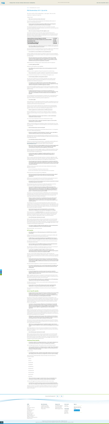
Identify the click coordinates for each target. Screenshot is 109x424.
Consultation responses (31, 407)
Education (28, 408)
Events (98, 2)
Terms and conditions (58, 406)
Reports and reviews (30, 412)
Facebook (67, 409)
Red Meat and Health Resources (32, 417)
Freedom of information (45, 406)
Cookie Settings (1, 422)
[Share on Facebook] (1, 271)
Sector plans (18, 2)
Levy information (29, 410)
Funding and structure (30, 409)
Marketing (21, 2)
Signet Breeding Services (31, 415)
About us (28, 405)
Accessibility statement (59, 405)
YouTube (67, 413)
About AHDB (103, 2)
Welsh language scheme (59, 408)
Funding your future (12, 2)
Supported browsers (58, 407)
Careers (28, 406)
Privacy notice (43, 408)
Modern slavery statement (45, 407)
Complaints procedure (44, 405)
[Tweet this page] (1, 270)
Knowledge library (32, 2)
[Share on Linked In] (1, 273)
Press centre (67, 406)
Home (28, 7)
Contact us (107, 2)
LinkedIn (67, 412)
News (100, 2)
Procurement (29, 411)
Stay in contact (77, 410)
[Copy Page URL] (1, 274)
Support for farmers (30, 416)
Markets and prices (26, 2)
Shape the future (29, 418)
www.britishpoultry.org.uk (31, 143)
